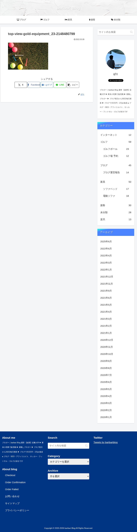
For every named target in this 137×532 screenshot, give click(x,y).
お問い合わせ (12, 496)
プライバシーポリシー (17, 510)
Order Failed (11, 489)
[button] (73, 85)
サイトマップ (12, 503)
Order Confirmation (15, 482)
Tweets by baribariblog (106, 442)
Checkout (10, 475)
